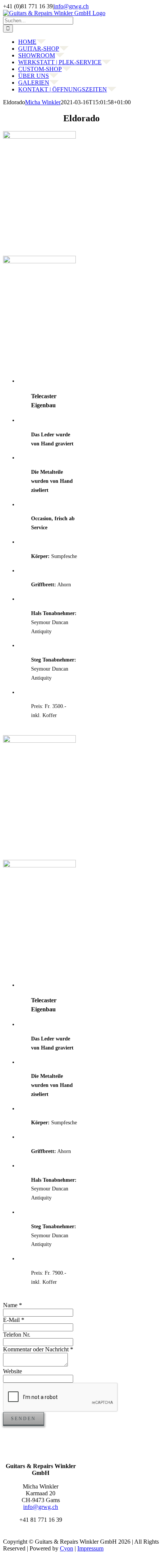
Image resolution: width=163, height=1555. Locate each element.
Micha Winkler (43, 102)
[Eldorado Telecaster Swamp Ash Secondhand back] (39, 261)
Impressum (90, 1548)
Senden (23, 1418)
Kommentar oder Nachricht (38, 1349)
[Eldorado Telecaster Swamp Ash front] (39, 740)
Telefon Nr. (16, 1334)
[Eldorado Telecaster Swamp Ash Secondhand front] (39, 136)
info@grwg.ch (71, 6)
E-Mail (13, 1320)
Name (12, 1305)
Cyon (66, 1548)
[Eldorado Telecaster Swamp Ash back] (39, 865)
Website (12, 1371)
